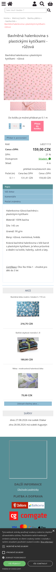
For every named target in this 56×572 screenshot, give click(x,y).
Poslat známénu (13, 201)
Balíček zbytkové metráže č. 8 (28, 332)
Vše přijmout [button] (14, 563)
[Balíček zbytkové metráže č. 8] (28, 344)
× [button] (53, 531)
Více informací (47, 542)
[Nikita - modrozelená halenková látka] (28, 380)
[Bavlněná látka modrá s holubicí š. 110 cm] (28, 309)
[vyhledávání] (44, 4)
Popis (7, 186)
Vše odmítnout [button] (40, 563)
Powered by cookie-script (11, 569)
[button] (28, 557)
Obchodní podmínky (28, 489)
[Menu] (3, 4)
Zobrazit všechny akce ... (28, 403)
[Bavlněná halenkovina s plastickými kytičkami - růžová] (28, 82)
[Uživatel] (36, 4)
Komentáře (10, 196)
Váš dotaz (9, 191)
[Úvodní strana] (11, 4)
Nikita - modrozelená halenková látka (28, 368)
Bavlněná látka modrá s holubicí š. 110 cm (28, 297)
